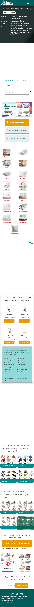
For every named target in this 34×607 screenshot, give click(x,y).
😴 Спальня (21, 80)
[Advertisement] (17, 60)
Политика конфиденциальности (11, 596)
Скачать (9, 321)
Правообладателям (7, 600)
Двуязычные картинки (18, 139)
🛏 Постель (7, 86)
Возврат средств (17, 598)
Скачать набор (18, 122)
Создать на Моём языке (18, 130)
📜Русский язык (9, 80)
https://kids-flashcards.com (14, 602)
